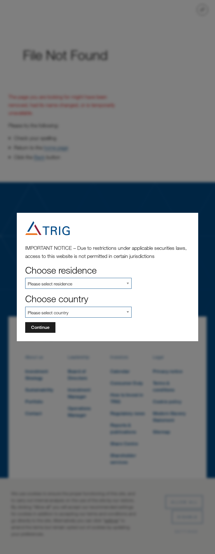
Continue (40, 327)
